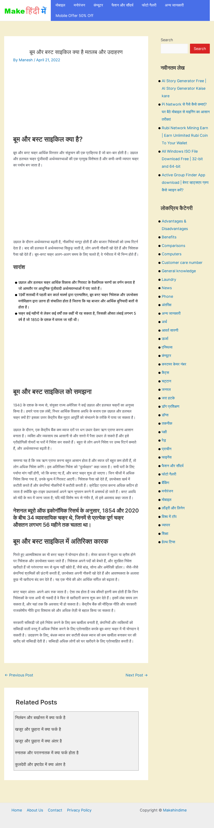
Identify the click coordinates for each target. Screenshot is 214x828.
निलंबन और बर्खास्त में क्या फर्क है (40, 717)
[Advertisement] (76, 99)
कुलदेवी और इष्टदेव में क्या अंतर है (40, 764)
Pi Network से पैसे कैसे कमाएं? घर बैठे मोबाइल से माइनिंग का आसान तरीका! (186, 111)
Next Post (137, 675)
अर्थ (164, 321)
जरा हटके (168, 398)
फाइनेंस (167, 457)
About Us (35, 810)
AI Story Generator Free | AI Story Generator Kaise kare (184, 88)
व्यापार (166, 525)
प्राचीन (166, 449)
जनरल (166, 389)
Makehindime (175, 810)
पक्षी (164, 432)
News (167, 288)
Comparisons (173, 245)
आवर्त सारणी (170, 330)
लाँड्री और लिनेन (173, 508)
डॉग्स (165, 415)
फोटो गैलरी (149, 5)
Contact (55, 810)
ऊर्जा (165, 338)
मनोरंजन (79, 5)
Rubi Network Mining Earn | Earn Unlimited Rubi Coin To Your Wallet (185, 135)
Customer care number (182, 262)
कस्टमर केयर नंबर (174, 364)
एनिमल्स (167, 347)
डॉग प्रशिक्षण (170, 406)
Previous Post (19, 675)
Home (16, 810)
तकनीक (167, 423)
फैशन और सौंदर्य (122, 5)
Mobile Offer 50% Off (74, 15)
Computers (171, 254)
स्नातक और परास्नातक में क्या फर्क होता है (47, 752)
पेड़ (164, 440)
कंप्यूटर (98, 5)
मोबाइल (60, 5)
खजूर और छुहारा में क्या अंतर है (38, 741)
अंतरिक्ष (166, 305)
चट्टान (166, 381)
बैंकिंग (165, 482)
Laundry (169, 279)
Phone (167, 296)
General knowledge (179, 271)
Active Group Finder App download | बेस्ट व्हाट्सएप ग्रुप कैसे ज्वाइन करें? (185, 182)
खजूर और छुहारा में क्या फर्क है (38, 729)
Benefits (169, 237)
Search (167, 40)
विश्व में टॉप (169, 516)
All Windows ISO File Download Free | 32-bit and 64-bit (182, 159)
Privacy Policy (79, 810)
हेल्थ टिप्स (168, 542)
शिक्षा (165, 533)
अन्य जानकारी (174, 5)
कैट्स (165, 372)
